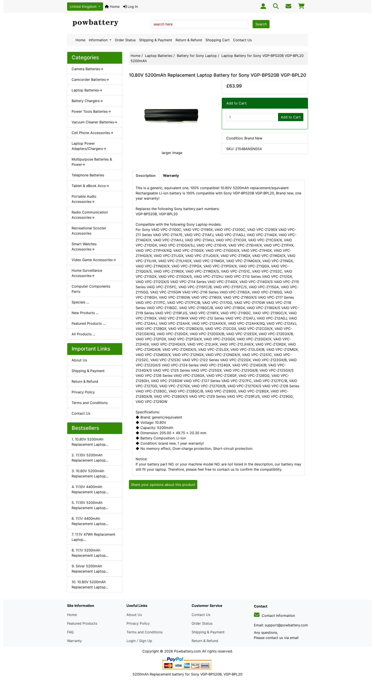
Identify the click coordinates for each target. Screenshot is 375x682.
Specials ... (80, 302)
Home (114, 6)
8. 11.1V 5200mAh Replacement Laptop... (90, 553)
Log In (132, 6)
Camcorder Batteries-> (90, 79)
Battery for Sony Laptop (197, 55)
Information (99, 40)
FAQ (70, 632)
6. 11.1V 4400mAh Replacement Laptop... (90, 521)
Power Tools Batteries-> (91, 111)
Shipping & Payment (155, 40)
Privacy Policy (83, 392)
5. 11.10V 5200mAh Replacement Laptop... (90, 505)
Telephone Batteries (88, 175)
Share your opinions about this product (163, 484)
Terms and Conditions (90, 403)
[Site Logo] (107, 23)
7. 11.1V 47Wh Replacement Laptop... (93, 537)
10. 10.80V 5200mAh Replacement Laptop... (90, 584)
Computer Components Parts (91, 289)
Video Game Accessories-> (94, 260)
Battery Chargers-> (87, 101)
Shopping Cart (218, 40)
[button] (367, 660)
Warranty (74, 641)
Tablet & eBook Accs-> (90, 186)
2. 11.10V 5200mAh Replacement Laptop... (90, 457)
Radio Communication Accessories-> (90, 215)
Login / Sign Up (139, 641)
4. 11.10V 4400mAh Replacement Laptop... (90, 489)
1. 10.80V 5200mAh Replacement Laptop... (90, 442)
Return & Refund (189, 40)
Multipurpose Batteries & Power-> (92, 162)
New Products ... (85, 313)
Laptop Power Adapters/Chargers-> (89, 146)
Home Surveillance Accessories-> (87, 273)
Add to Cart (291, 117)
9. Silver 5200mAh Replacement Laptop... (90, 568)
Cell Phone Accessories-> (92, 133)
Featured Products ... (88, 323)
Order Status (125, 40)
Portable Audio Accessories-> (84, 199)
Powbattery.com (187, 651)
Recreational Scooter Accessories (89, 230)
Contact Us (242, 40)
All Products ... (83, 334)
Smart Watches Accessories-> (84, 246)
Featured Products (82, 623)
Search (261, 24)
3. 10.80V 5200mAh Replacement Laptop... (90, 473)
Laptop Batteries (158, 55)
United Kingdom (84, 6)
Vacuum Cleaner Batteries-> (94, 122)
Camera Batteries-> (87, 69)
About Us (79, 360)
